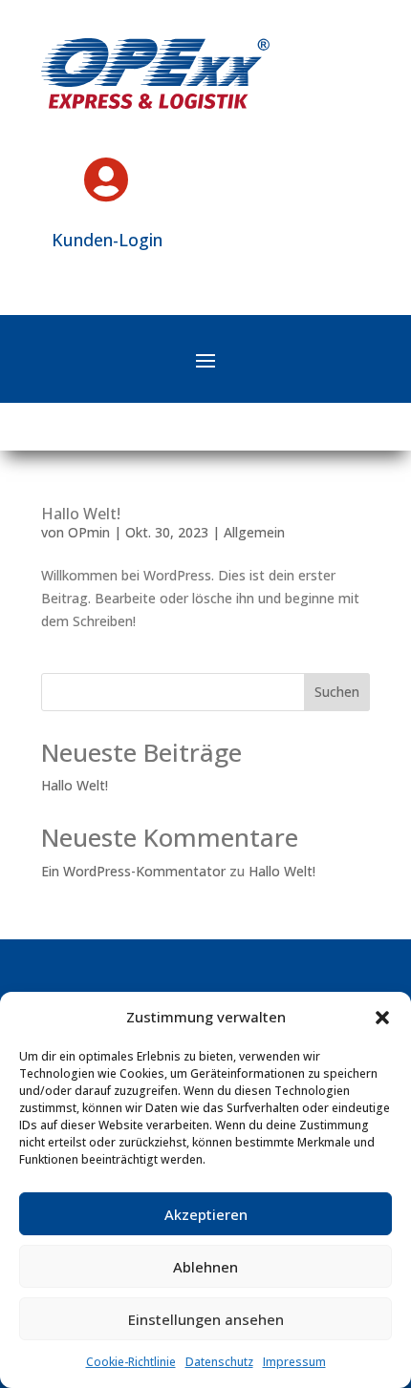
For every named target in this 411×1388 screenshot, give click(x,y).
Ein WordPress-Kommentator (133, 871)
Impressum (294, 1362)
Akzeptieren (206, 1214)
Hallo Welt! (80, 513)
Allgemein (254, 532)
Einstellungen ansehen (206, 1319)
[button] (382, 1017)
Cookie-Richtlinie (131, 1362)
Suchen (336, 692)
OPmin (89, 532)
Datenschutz (219, 1362)
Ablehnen (205, 1266)
